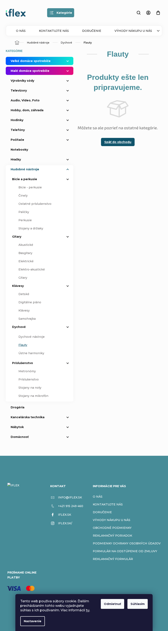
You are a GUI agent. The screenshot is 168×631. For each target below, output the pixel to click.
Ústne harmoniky (31, 353)
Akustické (25, 245)
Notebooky (19, 149)
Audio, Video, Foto (25, 100)
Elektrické (26, 261)
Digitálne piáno (29, 302)
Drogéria (17, 407)
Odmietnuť (112, 604)
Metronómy (27, 371)
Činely (23, 195)
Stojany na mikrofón (33, 396)
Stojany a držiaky (30, 228)
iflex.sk (64, 514)
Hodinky (17, 120)
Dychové (19, 327)
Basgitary (25, 253)
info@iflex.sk (70, 497)
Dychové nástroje (31, 337)
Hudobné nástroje (25, 169)
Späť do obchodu (117, 142)
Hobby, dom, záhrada (27, 110)
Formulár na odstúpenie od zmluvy (125, 551)
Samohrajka (27, 319)
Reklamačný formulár (113, 559)
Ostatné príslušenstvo (34, 204)
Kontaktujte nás (54, 31)
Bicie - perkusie (30, 187)
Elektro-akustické (31, 269)
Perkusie (25, 220)
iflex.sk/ (65, 523)
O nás (21, 31)
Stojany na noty (29, 387)
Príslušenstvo (22, 363)
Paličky (23, 212)
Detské (23, 294)
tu (87, 610)
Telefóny (18, 130)
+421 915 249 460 (70, 506)
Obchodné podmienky (112, 528)
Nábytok (17, 427)
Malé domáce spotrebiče (30, 71)
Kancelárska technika (27, 417)
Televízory (19, 90)
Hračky (16, 159)
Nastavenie (32, 621)
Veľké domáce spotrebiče (31, 61)
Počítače (17, 140)
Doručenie (91, 31)
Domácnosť (20, 437)
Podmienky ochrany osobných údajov (127, 543)
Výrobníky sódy (22, 80)
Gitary (16, 236)
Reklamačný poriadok (112, 535)
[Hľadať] (138, 13)
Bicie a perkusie (24, 179)
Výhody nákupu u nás (133, 31)
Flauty (22, 345)
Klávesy (18, 286)
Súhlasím (138, 604)
